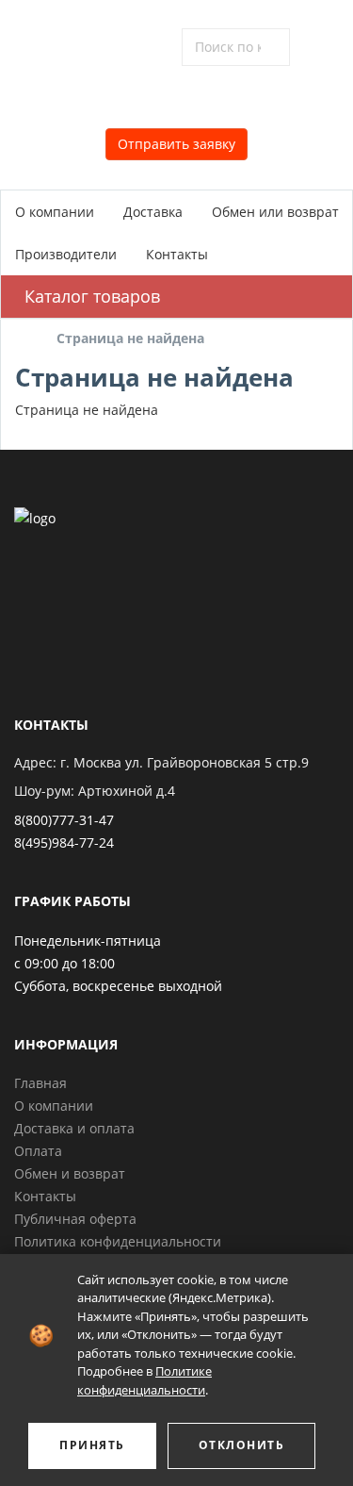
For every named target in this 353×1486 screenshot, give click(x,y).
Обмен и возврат (69, 1173)
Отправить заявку (176, 144)
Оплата (38, 1151)
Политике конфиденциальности (144, 1380)
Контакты (177, 254)
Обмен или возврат (275, 212)
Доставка (153, 212)
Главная (40, 1083)
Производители (66, 254)
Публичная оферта (75, 1219)
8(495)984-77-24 (64, 842)
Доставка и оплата (74, 1128)
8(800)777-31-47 (64, 820)
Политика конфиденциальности (117, 1241)
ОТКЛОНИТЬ (242, 1445)
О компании (54, 212)
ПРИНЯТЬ (92, 1445)
